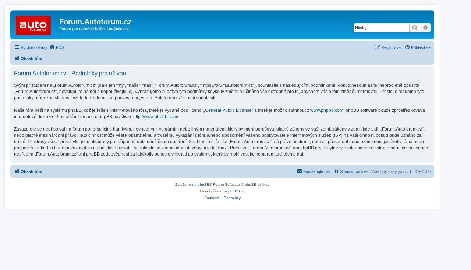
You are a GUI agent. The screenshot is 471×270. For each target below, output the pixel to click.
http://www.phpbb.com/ (155, 116)
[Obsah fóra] (35, 24)
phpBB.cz (236, 191)
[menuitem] (56, 47)
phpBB (203, 184)
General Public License (228, 110)
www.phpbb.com (326, 110)
